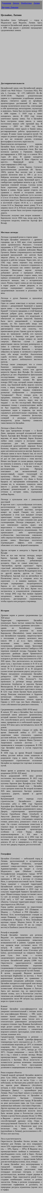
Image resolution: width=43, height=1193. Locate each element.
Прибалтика (26, 3)
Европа (16, 3)
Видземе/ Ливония (10, 7)
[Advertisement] (21, 58)
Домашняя (6, 3)
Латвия (37, 3)
